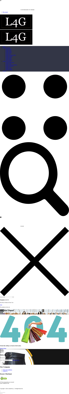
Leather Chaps (8, 51)
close (1, 304)
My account (5, 12)
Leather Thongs (8, 60)
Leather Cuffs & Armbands (11, 64)
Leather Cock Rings (9, 62)
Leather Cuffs (8, 63)
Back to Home (3, 348)
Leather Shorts (8, 52)
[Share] (1, 392)
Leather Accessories (7, 61)
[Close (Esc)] (0, 392)
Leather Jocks (8, 50)
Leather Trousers (9, 56)
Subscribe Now (16, 360)
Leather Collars (8, 68)
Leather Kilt (8, 53)
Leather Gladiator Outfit (10, 55)
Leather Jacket (8, 57)
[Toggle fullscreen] (3, 392)
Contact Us (5, 371)
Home (4, 46)
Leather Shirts (8, 49)
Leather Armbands (9, 66)
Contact (4, 70)
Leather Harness (8, 69)
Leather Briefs (8, 58)
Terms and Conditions (7, 369)
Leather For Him (6, 47)
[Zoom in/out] (4, 392)
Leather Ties (8, 67)
